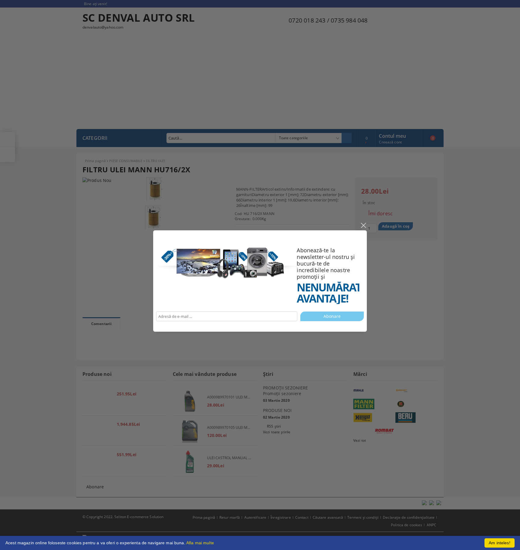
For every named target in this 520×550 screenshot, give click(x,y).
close (363, 225)
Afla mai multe (200, 542)
